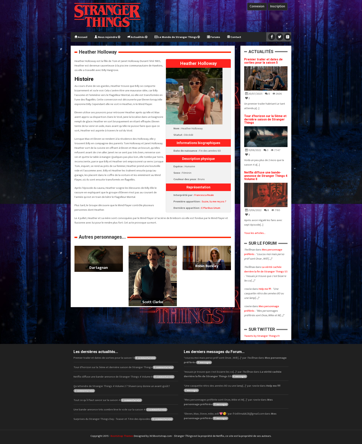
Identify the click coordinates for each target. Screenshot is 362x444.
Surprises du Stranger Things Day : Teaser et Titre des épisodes (123, 419)
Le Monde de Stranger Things (177, 37)
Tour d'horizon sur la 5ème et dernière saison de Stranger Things (265, 119)
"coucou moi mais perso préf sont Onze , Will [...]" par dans (235, 360)
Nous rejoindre (107, 37)
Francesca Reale (204, 195)
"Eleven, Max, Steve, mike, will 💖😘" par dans (230, 416)
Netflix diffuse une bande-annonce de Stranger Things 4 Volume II (265, 176)
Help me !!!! (265, 289)
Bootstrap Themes (122, 436)
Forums (215, 37)
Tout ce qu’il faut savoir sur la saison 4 (107, 400)
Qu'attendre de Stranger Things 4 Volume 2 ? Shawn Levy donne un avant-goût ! (122, 388)
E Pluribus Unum (210, 208)
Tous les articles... (254, 233)
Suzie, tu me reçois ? (214, 201)
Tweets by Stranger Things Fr (262, 336)
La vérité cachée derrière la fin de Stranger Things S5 (266, 269)
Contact (235, 37)
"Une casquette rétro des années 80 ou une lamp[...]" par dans (232, 387)
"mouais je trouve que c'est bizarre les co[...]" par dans (232, 374)
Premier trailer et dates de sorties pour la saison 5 (263, 61)
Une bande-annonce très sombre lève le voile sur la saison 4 (120, 409)
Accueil (82, 37)
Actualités (137, 37)
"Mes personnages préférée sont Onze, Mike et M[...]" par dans (228, 402)
